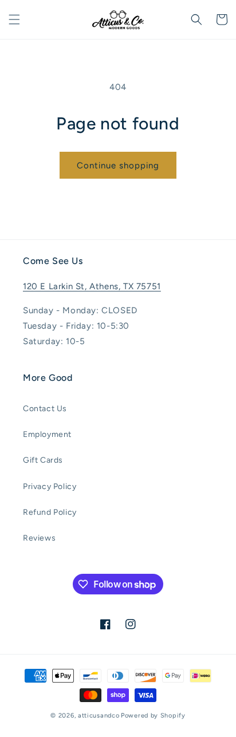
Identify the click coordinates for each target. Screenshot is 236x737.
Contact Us (45, 408)
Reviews (39, 538)
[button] (14, 19)
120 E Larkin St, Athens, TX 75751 (92, 286)
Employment (47, 434)
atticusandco (98, 715)
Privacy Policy (49, 486)
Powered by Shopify (153, 715)
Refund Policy (50, 512)
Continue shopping (118, 165)
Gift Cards (43, 460)
